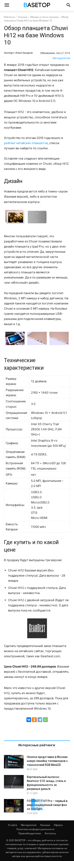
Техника (22, 17)
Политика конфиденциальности (35, 829)
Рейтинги (9, 17)
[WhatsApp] (45, 719)
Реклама (45, 825)
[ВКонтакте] (28, 719)
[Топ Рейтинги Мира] (37, 5)
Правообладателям (29, 833)
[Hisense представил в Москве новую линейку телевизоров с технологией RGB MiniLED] (14, 762)
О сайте (12, 825)
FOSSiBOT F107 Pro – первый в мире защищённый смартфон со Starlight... (47, 804)
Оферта (58, 825)
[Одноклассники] (34, 719)
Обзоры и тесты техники (44, 17)
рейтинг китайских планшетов (26, 143)
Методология (61, 58)
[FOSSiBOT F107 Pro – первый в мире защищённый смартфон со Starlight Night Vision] (14, 806)
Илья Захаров (24, 53)
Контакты (50, 833)
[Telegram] (39, 719)
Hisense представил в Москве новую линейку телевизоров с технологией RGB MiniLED (47, 760)
